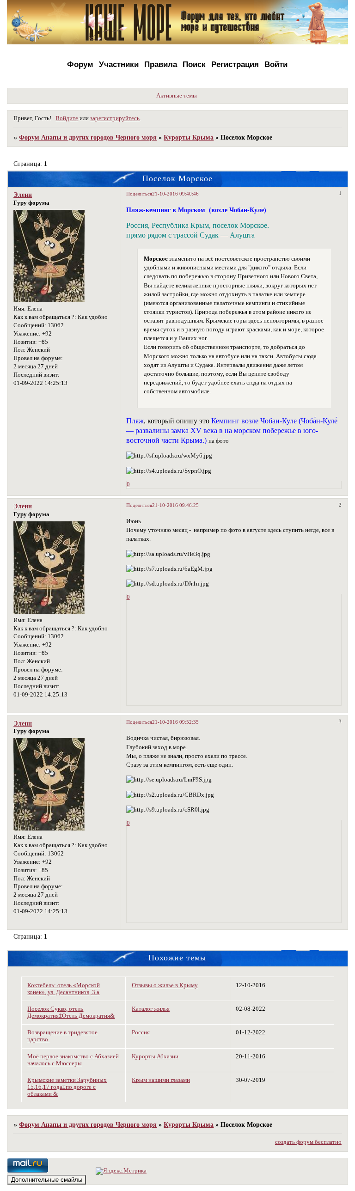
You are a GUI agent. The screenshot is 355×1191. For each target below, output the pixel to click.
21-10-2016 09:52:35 (175, 722)
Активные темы (176, 95)
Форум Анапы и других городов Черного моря (88, 137)
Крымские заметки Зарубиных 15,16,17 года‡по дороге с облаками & (67, 1087)
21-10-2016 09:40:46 (175, 193)
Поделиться (139, 193)
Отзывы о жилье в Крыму (165, 985)
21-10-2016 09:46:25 (175, 505)
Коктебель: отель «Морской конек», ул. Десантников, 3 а (63, 989)
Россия (141, 1032)
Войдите (66, 118)
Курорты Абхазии (155, 1056)
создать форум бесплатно (308, 1142)
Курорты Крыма (189, 137)
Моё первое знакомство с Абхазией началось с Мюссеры (73, 1060)
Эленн (22, 194)
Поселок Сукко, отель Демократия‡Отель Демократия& (71, 1012)
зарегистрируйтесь (115, 118)
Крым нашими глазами (161, 1080)
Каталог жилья (151, 1009)
